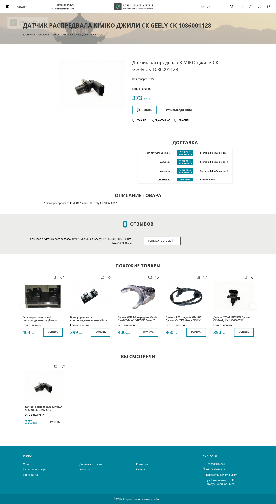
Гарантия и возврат (35, 469)
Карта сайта (30, 474)
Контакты (142, 464)
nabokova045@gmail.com (221, 474)
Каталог (22, 6)
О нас (26, 464)
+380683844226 (64, 4)
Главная (29, 34)
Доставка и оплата (90, 464)
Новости (84, 469)
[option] (91, 84)
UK (208, 6)
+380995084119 (64, 8)
